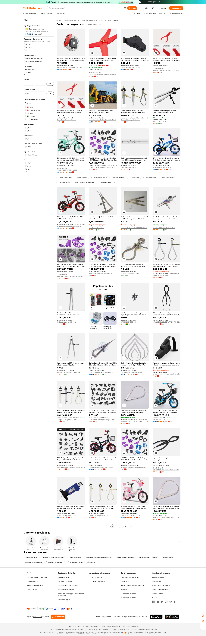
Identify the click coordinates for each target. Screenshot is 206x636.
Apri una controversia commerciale (132, 585)
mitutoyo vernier (65, 182)
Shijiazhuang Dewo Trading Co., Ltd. (69, 226)
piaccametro (93, 562)
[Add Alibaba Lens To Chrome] (58, 617)
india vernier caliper (66, 177)
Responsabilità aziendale (35, 585)
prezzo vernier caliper (100, 177)
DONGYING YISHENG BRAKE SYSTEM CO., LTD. (71, 67)
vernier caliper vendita (76, 562)
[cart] (153, 8)
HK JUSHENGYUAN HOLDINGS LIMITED (102, 120)
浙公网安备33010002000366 (138, 633)
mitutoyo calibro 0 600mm (148, 557)
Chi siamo (30, 573)
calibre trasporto (151, 177)
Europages (134, 626)
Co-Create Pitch (32, 581)
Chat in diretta (125, 581)
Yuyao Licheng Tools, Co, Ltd (130, 67)
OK (50, 84)
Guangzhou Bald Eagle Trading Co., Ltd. (102, 167)
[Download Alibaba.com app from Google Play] (172, 617)
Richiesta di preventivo (97, 581)
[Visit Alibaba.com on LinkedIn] (157, 601)
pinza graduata (82, 177)
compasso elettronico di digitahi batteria (99, 557)
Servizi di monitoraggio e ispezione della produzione (71, 594)
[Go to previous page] (108, 526)
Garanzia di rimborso (65, 581)
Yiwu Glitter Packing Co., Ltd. (66, 120)
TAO (119, 626)
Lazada (103, 626)
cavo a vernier (135, 177)
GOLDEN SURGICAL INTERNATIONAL (101, 372)
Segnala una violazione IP (129, 593)
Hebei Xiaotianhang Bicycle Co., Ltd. (164, 167)
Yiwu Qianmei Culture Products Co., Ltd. (134, 372)
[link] (203, 615)
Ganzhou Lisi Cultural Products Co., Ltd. (166, 70)
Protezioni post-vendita (66, 589)
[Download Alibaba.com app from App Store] (156, 617)
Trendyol (126, 626)
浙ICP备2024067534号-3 (157, 633)
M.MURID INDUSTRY (160, 121)
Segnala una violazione (128, 598)
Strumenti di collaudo (71, 20)
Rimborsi (124, 589)
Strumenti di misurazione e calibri (93, 20)
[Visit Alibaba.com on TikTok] (175, 601)
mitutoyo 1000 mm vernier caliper (53, 557)
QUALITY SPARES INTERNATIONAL (69, 372)
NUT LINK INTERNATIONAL (130, 273)
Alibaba (58, 20)
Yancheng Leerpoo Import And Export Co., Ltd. (166, 374)
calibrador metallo (75, 557)
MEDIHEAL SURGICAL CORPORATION (134, 228)
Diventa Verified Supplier (160, 589)
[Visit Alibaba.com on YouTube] (170, 601)
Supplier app (106, 617)
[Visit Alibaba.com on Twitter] (162, 601)
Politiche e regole (64, 599)
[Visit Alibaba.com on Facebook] (153, 601)
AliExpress (72, 626)
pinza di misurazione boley (126, 557)
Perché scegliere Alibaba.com (37, 577)
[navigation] (39, 273)
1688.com (81, 626)
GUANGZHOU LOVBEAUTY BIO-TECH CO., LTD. (166, 322)
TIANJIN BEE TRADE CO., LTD (67, 170)
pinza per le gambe (168, 177)
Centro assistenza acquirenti (130, 577)
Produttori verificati (95, 577)
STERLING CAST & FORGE (129, 322)
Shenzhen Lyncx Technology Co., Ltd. (101, 273)
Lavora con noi (32, 589)
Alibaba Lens (37, 617)
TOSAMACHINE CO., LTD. (129, 167)
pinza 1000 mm (32, 557)
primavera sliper (168, 557)
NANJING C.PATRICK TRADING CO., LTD (102, 74)
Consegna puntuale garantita (67, 585)
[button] (125, 8)
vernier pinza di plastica (34, 562)
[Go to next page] (130, 526)
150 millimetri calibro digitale (85, 182)
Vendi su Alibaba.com (159, 577)
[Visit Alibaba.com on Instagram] (166, 601)
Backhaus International (96, 228)
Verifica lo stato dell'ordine (161, 585)
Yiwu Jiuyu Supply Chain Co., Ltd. (163, 275)
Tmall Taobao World (92, 626)
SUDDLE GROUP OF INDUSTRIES (164, 228)
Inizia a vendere (157, 581)
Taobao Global (112, 626)
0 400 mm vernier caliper (55, 562)
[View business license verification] (122, 633)
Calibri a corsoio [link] (112, 20)
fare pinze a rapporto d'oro (108, 182)
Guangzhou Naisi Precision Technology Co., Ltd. (71, 276)
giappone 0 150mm (119, 177)
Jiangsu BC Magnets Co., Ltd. (130, 120)
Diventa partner (157, 593)
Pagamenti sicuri (63, 577)
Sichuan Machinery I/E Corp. (66, 322)
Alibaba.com (143, 617)
